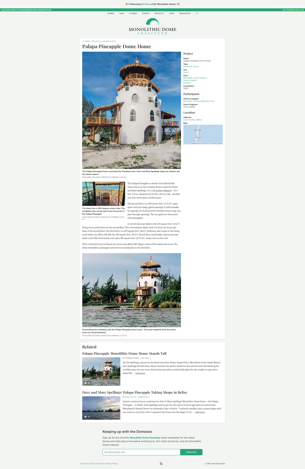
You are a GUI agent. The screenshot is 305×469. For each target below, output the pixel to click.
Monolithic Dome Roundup (145, 437)
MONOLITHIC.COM (296, 10)
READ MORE (6, 10)
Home (186, 72)
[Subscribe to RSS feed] (161, 465)
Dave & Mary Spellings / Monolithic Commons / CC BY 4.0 (104, 177)
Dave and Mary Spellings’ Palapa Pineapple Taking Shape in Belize (134, 392)
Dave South (130, 397)
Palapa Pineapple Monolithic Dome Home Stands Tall (124, 353)
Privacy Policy (111, 463)
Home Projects (190, 80)
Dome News (143, 397)
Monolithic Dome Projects (195, 78)
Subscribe (191, 452)
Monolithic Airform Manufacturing (198, 101)
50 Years (145, 4)
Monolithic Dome (191, 66)
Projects (187, 82)
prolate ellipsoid (163, 190)
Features (146, 358)
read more (140, 373)
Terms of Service (97, 463)
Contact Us (84, 463)
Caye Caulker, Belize (192, 119)
